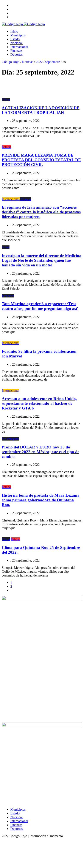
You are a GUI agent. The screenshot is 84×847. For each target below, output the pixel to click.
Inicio (14, 31)
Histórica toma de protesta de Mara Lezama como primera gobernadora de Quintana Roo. (40, 500)
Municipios (18, 35)
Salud (5, 247)
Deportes (16, 54)
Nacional (16, 43)
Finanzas (16, 50)
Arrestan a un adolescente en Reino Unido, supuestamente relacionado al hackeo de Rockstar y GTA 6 (39, 403)
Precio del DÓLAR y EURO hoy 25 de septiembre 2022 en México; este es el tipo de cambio (40, 452)
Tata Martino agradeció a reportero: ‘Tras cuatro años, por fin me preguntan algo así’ (40, 306)
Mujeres (25, 199)
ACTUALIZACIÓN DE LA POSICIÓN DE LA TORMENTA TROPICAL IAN (40, 110)
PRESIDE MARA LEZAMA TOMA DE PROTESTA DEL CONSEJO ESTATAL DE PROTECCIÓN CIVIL (41, 160)
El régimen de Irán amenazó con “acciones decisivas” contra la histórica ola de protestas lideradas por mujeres (41, 212)
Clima (6, 99)
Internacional (19, 47)
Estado (15, 39)
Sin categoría (10, 439)
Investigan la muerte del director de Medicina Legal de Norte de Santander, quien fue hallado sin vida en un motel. (41, 260)
